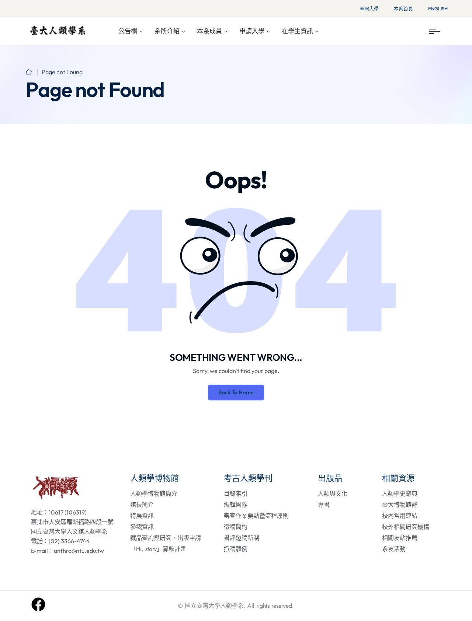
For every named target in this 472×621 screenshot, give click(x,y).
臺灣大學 (369, 8)
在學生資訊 (297, 31)
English (438, 8)
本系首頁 (403, 8)
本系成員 (209, 31)
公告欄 (127, 31)
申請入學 (251, 31)
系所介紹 (167, 31)
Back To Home (236, 392)
